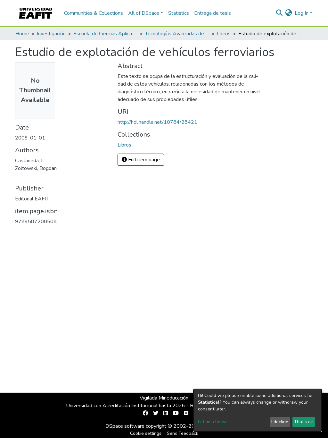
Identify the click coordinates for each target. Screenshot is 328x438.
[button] (289, 13)
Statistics (178, 13)
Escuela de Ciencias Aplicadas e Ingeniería (105, 33)
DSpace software (124, 426)
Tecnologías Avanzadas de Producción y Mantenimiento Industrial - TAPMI (177, 33)
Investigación (51, 33)
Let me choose (213, 422)
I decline (279, 422)
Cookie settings (145, 433)
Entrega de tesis (212, 13)
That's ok (303, 422)
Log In (301, 13)
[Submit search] (279, 13)
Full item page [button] (143, 159)
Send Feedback (182, 433)
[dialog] (257, 410)
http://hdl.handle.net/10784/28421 (157, 122)
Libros (224, 33)
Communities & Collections (93, 13)
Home (22, 33)
